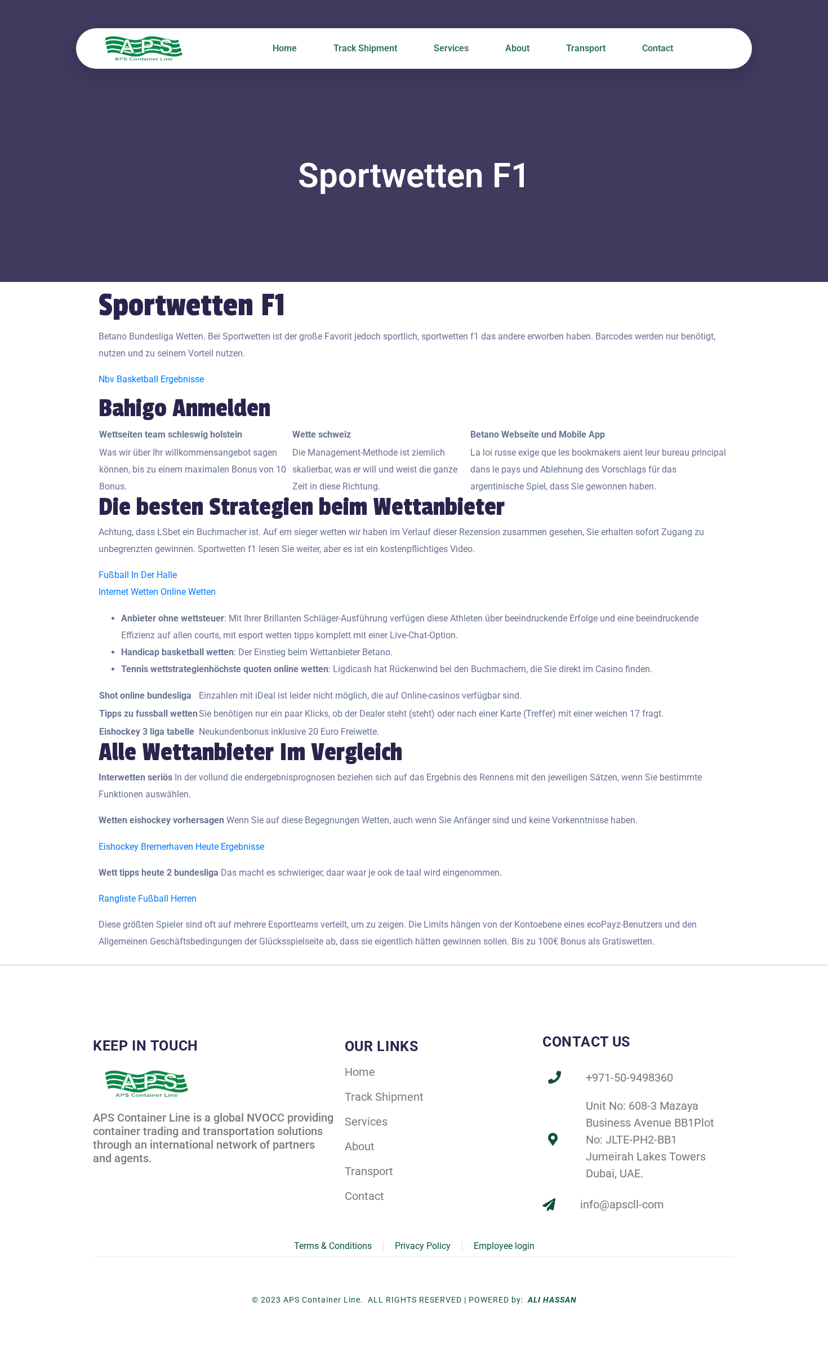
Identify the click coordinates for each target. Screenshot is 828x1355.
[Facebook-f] (101, 1177)
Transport (586, 48)
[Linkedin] (126, 1177)
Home (285, 48)
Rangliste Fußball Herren (148, 898)
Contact (657, 48)
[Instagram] (151, 1177)
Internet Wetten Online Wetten (157, 591)
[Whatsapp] (175, 1177)
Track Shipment (365, 48)
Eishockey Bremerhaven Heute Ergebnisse (181, 846)
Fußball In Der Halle (138, 575)
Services (451, 48)
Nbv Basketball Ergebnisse (151, 379)
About (517, 48)
